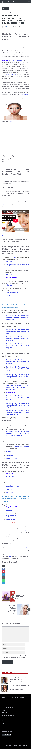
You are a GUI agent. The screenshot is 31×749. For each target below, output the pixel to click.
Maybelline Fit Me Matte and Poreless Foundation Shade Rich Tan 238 (17, 376)
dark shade (12, 482)
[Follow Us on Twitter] (5, 735)
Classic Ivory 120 (12, 292)
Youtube (4, 235)
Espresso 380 (10, 519)
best (10, 556)
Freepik (12, 121)
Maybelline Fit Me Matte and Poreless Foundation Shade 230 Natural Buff (17, 398)
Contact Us (5, 720)
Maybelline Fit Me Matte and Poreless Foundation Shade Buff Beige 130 (17, 346)
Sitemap (4, 723)
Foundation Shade (21, 446)
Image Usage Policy (7, 707)
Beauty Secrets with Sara (20, 745)
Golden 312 (9, 452)
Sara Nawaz (9, 26)
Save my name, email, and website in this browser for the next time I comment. (15, 656)
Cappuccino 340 (11, 458)
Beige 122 (9, 285)
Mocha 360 (9, 493)
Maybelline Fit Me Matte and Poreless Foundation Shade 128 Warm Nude (17, 317)
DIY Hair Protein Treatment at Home (20, 596)
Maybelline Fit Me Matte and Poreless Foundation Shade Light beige (17, 331)
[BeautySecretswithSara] (10, 1)
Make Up (5, 8)
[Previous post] (13, 597)
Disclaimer (5, 718)
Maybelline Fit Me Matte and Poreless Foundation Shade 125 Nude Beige (17, 339)
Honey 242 (9, 364)
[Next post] (29, 609)
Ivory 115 (9, 274)
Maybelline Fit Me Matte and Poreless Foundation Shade (17, 433)
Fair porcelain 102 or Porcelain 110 (17, 266)
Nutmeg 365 (10, 476)
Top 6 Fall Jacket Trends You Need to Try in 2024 (19, 678)
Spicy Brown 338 (16, 435)
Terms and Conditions (8, 715)
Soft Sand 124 (10, 296)
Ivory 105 (9, 261)
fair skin (13, 257)
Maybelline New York (10, 74)
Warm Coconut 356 (12, 486)
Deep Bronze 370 (11, 516)
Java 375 (9, 510)
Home (3, 12)
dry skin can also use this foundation (19, 90)
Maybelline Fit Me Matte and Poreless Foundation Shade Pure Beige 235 (17, 405)
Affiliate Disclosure (7, 705)
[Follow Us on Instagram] (8, 735)
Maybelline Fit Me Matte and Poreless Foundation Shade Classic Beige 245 (17, 412)
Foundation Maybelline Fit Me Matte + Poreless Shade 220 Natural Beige (17, 387)
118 (11, 333)
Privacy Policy (6, 713)
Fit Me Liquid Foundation (16, 60)
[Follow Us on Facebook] (3, 735)
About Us (4, 710)
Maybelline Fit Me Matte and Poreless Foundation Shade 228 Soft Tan (17, 369)
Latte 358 (9, 489)
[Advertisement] (15, 139)
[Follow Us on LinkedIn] (10, 735)
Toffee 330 (9, 455)
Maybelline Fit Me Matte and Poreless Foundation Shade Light (17, 361)
